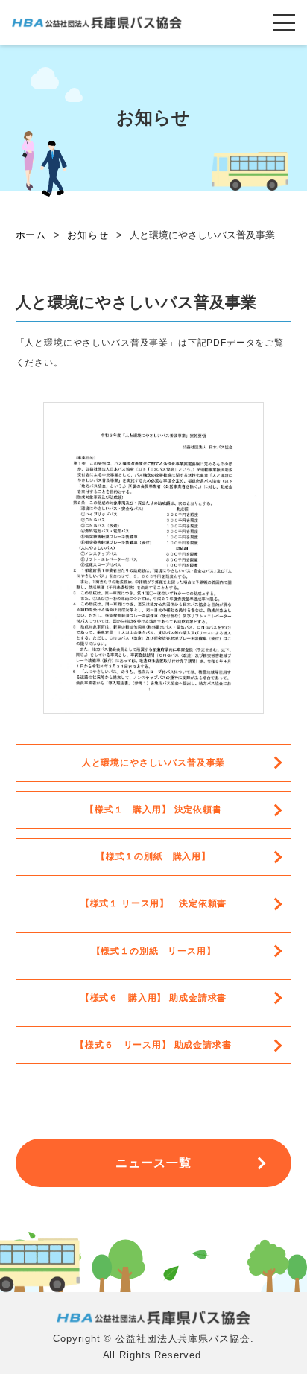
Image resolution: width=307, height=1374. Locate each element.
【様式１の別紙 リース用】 (154, 951)
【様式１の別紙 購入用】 (153, 856)
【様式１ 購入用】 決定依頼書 (153, 809)
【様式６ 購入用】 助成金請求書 (153, 998)
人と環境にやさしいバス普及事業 (154, 762)
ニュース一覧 (153, 1163)
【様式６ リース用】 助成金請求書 (153, 1045)
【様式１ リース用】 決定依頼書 (153, 903)
